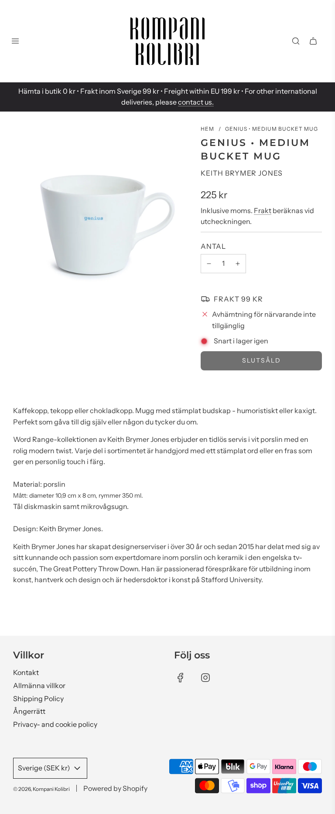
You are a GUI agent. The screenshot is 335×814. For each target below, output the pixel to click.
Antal (213, 246)
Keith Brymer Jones (242, 173)
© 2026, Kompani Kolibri (41, 789)
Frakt (262, 210)
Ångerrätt (29, 711)
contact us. (196, 102)
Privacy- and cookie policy (55, 724)
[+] (238, 263)
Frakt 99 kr (238, 299)
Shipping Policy (38, 698)
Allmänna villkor (39, 685)
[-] (209, 263)
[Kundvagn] (313, 40)
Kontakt (26, 672)
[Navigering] (15, 41)
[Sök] (295, 40)
